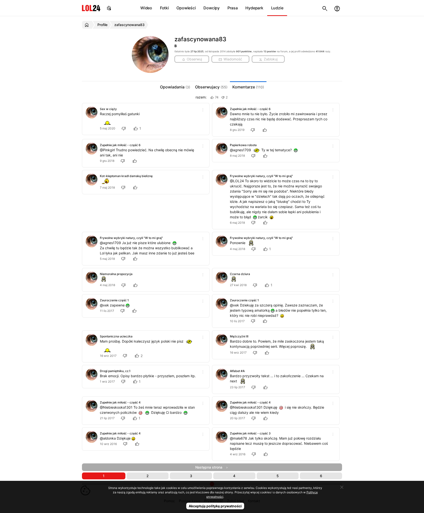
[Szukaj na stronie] (325, 8)
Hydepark (254, 7)
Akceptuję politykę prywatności (215, 506)
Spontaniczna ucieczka (116, 336)
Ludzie (277, 7)
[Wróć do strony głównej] (87, 25)
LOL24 (91, 8)
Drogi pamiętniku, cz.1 (115, 371)
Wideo (146, 7)
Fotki (164, 7)
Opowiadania (175, 86)
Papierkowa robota (243, 145)
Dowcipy (211, 7)
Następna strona (210, 467)
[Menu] (203, 109)
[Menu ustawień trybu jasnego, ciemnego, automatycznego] (109, 8)
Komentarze (248, 86)
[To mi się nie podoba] (124, 128)
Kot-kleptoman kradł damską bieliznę (126, 176)
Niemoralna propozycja (116, 274)
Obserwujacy (211, 86)
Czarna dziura (240, 274)
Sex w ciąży (108, 109)
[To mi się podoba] (265, 130)
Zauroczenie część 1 (114, 300)
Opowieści (186, 7)
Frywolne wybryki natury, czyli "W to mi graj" (261, 176)
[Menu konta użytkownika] (337, 8)
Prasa (232, 7)
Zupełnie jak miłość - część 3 (250, 433)
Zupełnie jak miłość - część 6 (250, 109)
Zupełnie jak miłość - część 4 (120, 402)
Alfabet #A (237, 371)
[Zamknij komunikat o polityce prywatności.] (341, 487)
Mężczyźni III (239, 336)
